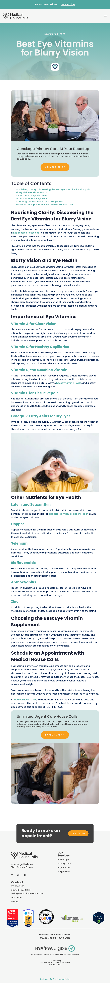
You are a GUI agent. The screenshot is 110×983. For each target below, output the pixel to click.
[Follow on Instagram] (18, 874)
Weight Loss (63, 871)
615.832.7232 (55, 964)
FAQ (52, 979)
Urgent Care (63, 867)
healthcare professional (26, 232)
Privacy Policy (63, 979)
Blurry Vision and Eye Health (31, 192)
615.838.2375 (17, 886)
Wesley (14, 901)
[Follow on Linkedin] (24, 874)
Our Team (16, 897)
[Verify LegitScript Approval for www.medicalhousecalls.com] (99, 923)
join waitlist (55, 167)
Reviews (44, 979)
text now (78, 833)
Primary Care (64, 863)
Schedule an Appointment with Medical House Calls (44, 204)
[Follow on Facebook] (12, 874)
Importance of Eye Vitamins (31, 195)
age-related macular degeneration (68, 513)
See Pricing (68, 4)
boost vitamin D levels (68, 383)
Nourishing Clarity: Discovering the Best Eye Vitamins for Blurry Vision (54, 189)
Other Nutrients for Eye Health (32, 198)
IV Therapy (63, 859)
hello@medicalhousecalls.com (27, 893)
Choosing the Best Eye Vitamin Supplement (40, 201)
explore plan (55, 734)
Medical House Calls (25, 699)
